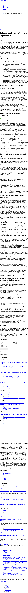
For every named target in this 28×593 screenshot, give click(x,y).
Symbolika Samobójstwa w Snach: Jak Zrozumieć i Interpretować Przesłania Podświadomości (12, 403)
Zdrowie (4, 9)
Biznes (4, 2)
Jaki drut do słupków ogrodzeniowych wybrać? (13, 574)
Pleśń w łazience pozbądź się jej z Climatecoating (13, 491)
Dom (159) (5, 547)
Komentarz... (14, 347)
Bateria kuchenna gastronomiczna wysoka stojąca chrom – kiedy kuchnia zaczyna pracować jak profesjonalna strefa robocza (15, 568)
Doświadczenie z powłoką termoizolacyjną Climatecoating (15, 561)
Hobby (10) (5, 551)
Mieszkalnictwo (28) (7, 550)
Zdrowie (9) (5, 553)
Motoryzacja (5, 7)
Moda (4, 6)
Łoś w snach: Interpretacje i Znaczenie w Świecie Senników (13, 414)
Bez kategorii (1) (6, 555)
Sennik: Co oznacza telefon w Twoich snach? (12, 504)
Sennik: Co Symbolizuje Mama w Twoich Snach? (13, 559)
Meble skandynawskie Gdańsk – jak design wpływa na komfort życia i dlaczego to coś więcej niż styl (14, 565)
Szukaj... (2, 354)
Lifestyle (4, 5)
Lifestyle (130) (6, 548)
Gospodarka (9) (6, 552)
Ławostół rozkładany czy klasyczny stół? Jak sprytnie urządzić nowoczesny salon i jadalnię (14, 558)
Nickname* (15, 342)
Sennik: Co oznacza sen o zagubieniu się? (12, 573)
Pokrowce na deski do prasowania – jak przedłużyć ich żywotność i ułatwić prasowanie (14, 571)
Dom (4, 4)
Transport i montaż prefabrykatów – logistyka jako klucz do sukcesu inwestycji (13, 536)
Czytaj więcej (3, 497)
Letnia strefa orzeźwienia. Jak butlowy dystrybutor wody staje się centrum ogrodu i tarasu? (13, 393)
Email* (14, 343)
